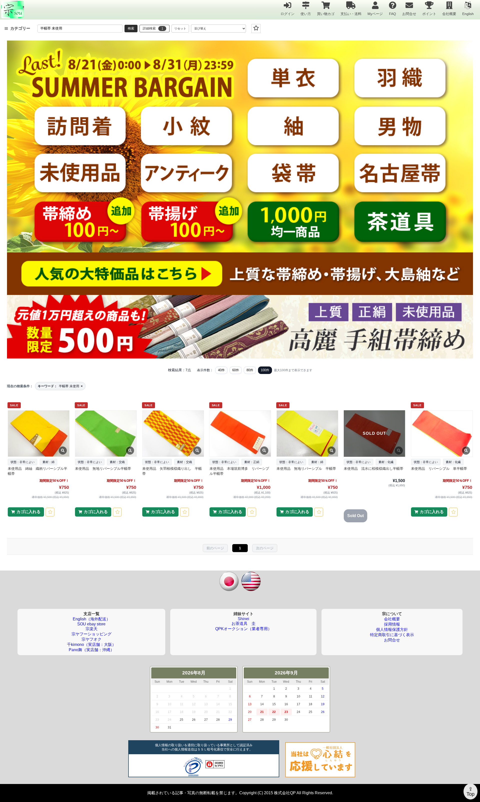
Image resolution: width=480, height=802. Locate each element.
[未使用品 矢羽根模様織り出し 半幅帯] (173, 433)
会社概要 (449, 13)
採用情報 (392, 624)
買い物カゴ (325, 13)
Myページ (375, 13)
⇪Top (470, 791)
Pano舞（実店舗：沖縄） (91, 650)
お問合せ (409, 13)
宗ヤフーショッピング (92, 634)
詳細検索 (153, 28)
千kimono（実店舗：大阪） (91, 644)
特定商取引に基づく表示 (392, 635)
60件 (235, 370)
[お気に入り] (256, 28)
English (468, 13)
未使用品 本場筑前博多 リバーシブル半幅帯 (239, 471)
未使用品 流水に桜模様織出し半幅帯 (373, 469)
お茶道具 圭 (244, 623)
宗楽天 (92, 629)
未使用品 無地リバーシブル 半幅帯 (306, 469)
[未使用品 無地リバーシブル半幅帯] (105, 433)
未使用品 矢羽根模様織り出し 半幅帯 (172, 471)
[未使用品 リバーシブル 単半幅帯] (441, 433)
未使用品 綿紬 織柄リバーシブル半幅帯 (37, 471)
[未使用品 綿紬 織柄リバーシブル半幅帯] (38, 433)
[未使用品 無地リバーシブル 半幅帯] (307, 433)
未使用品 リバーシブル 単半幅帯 (439, 469)
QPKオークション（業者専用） (243, 629)
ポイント (429, 13)
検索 (131, 28)
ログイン (287, 13)
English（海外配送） (91, 619)
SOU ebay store (91, 624)
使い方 (305, 13)
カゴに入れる (28, 512)
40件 (221, 370)
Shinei (243, 619)
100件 (265, 370)
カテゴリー (20, 28)
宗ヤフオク (92, 639)
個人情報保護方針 (392, 629)
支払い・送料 (351, 13)
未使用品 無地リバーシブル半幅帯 (103, 469)
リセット (180, 28)
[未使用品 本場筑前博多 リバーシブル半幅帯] (240, 433)
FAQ (392, 13)
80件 (249, 370)
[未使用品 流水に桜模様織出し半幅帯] (374, 433)
